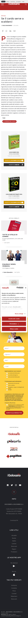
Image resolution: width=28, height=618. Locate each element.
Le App (23, 1)
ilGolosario (3, 1)
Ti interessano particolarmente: (13, 381)
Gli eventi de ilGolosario (14, 377)
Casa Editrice (12, 1)
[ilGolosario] (14, 3)
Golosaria (7, 1)
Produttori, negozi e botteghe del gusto (16, 388)
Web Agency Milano (11, 614)
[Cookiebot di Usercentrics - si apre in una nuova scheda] (17, 288)
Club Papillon (18, 1)
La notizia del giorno (13, 375)
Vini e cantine (11, 385)
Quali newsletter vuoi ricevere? (13, 371)
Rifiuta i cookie (14, 328)
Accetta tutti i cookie (14, 318)
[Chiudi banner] (25, 287)
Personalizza (13, 323)
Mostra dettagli (19, 313)
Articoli (3, 15)
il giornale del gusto (9, 121)
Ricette (10, 389)
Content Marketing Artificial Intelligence (11, 616)
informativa (11, 406)
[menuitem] (14, 520)
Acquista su (14, 164)
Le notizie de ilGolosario (14, 373)
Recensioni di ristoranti (13, 383)
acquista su (14, 160)
